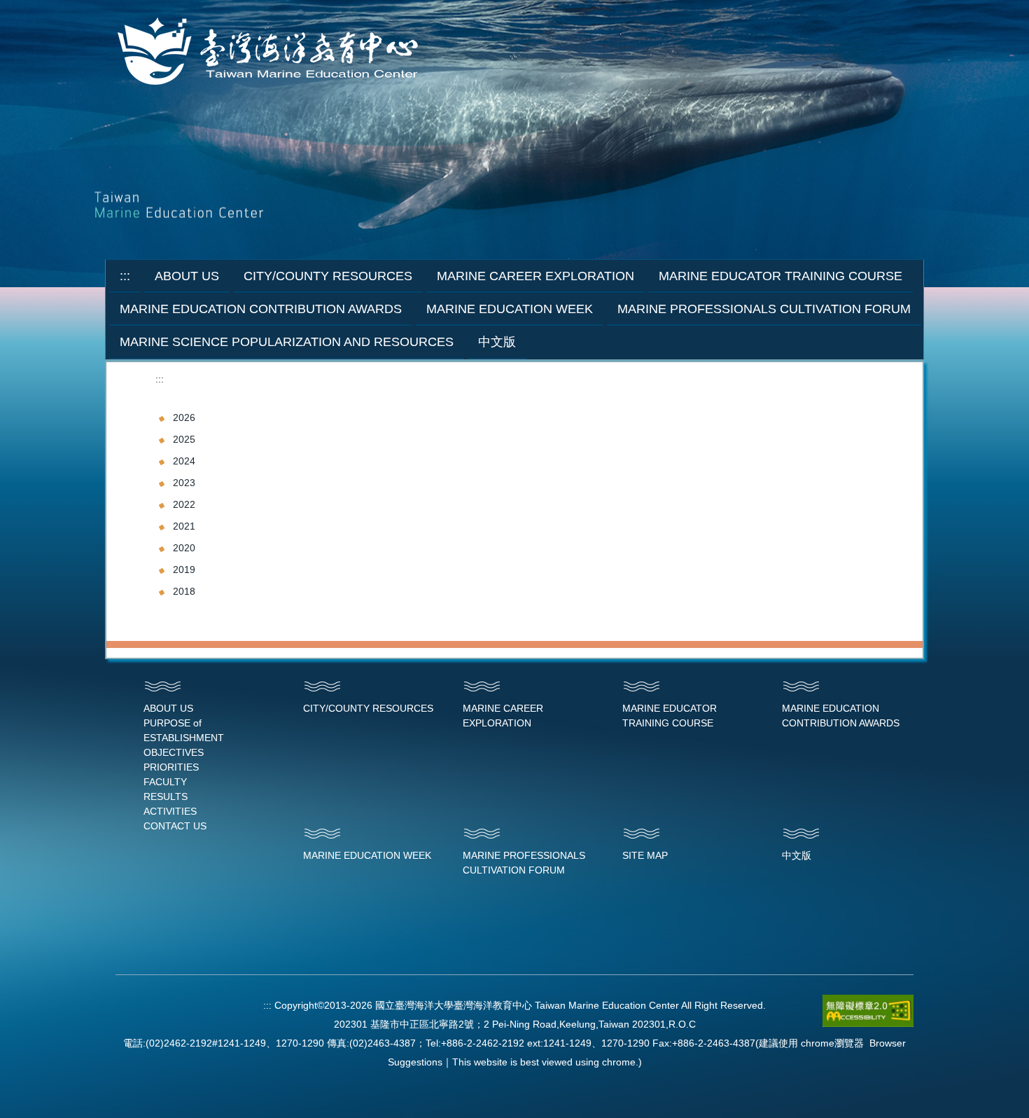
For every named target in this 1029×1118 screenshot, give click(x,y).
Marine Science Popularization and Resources (287, 342)
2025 (184, 439)
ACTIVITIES (170, 811)
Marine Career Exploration (535, 276)
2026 (184, 417)
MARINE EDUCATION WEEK (367, 855)
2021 (184, 526)
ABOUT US (168, 708)
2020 (184, 547)
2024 (184, 461)
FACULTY (165, 781)
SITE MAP (645, 855)
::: (125, 276)
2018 (184, 591)
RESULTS (166, 796)
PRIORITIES (171, 767)
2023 (184, 482)
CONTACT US (175, 825)
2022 (184, 504)
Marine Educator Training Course (780, 276)
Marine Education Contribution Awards (261, 309)
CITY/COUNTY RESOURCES (368, 708)
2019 (184, 569)
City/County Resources (328, 276)
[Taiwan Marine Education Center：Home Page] (270, 53)
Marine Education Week (509, 309)
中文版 (497, 342)
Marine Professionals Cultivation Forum (764, 309)
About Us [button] (187, 276)
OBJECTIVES (174, 752)
